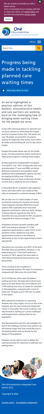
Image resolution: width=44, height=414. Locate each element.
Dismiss (8, 19)
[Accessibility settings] (40, 1)
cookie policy (29, 12)
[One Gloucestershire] (20, 32)
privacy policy (30, 14)
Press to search (38, 48)
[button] (33, 41)
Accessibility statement (26, 402)
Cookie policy (8, 402)
